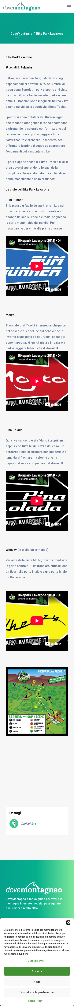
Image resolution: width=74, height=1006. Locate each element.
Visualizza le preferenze (37, 992)
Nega (37, 982)
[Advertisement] (37, 776)
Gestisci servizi (36, 961)
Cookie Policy (35, 1001)
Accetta (37, 971)
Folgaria (26, 67)
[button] (68, 922)
